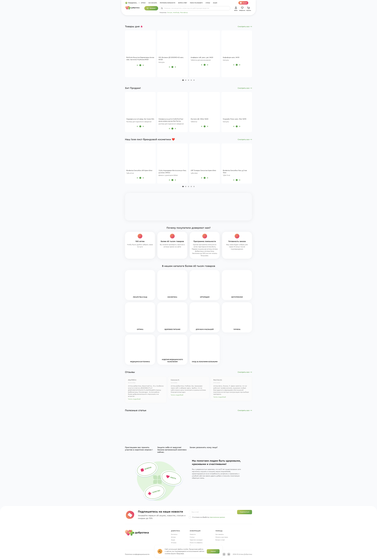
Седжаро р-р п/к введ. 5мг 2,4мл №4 (140, 119)
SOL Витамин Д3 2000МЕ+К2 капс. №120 (171, 58)
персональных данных (217, 517)
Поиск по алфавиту (196, 2)
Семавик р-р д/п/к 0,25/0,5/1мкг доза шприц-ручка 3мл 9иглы (171, 120)
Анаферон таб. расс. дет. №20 (202, 57)
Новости (193, 534)
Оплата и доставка (221, 537)
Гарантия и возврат (196, 540)
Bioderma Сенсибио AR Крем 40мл (139, 170)
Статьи (208, 2)
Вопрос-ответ (182, 2)
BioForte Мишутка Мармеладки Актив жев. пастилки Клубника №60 (140, 58)
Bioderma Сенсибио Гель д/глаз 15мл (235, 171)
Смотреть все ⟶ (245, 26)
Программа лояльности (167, 2)
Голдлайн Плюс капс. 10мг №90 (234, 119)
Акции (215, 2)
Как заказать (152, 2)
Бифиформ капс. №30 (231, 57)
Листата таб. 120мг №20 (199, 119)
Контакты (174, 534)
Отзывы (173, 542)
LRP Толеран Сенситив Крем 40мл (203, 170)
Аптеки (143, 2)
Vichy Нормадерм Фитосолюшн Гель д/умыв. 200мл (172, 171)
